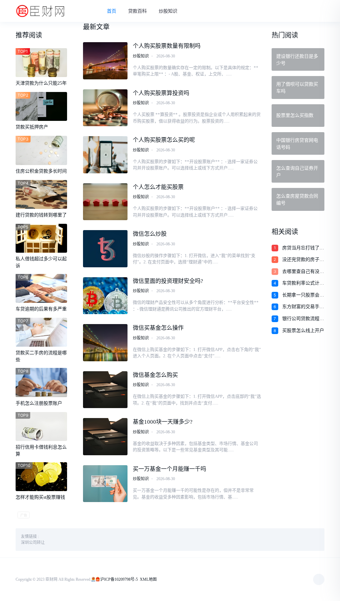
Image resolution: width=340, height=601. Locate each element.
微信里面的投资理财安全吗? (168, 281)
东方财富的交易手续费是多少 (303, 307)
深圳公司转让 (33, 542)
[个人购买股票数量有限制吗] (105, 60)
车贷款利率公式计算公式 (303, 284)
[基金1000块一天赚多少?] (105, 436)
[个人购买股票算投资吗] (105, 108)
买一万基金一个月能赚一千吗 (169, 469)
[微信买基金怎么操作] (105, 342)
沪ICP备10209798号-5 (119, 579)
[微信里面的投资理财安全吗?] (105, 295)
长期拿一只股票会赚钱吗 (303, 296)
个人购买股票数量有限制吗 (167, 46)
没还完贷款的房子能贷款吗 (303, 260)
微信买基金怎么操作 (158, 328)
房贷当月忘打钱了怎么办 (303, 248)
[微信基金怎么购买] (105, 389)
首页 (111, 11)
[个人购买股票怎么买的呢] (105, 154)
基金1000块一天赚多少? (163, 422)
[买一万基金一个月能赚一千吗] (105, 483)
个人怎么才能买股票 (158, 187)
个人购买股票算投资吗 (161, 93)
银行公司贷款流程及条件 (303, 319)
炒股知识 (168, 11)
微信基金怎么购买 (155, 375)
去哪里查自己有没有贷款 (303, 272)
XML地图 (148, 579)
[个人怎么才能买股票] (105, 201)
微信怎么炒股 (150, 234)
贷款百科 (137, 11)
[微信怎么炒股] (105, 248)
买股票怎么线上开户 (303, 330)
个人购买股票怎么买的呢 (164, 140)
